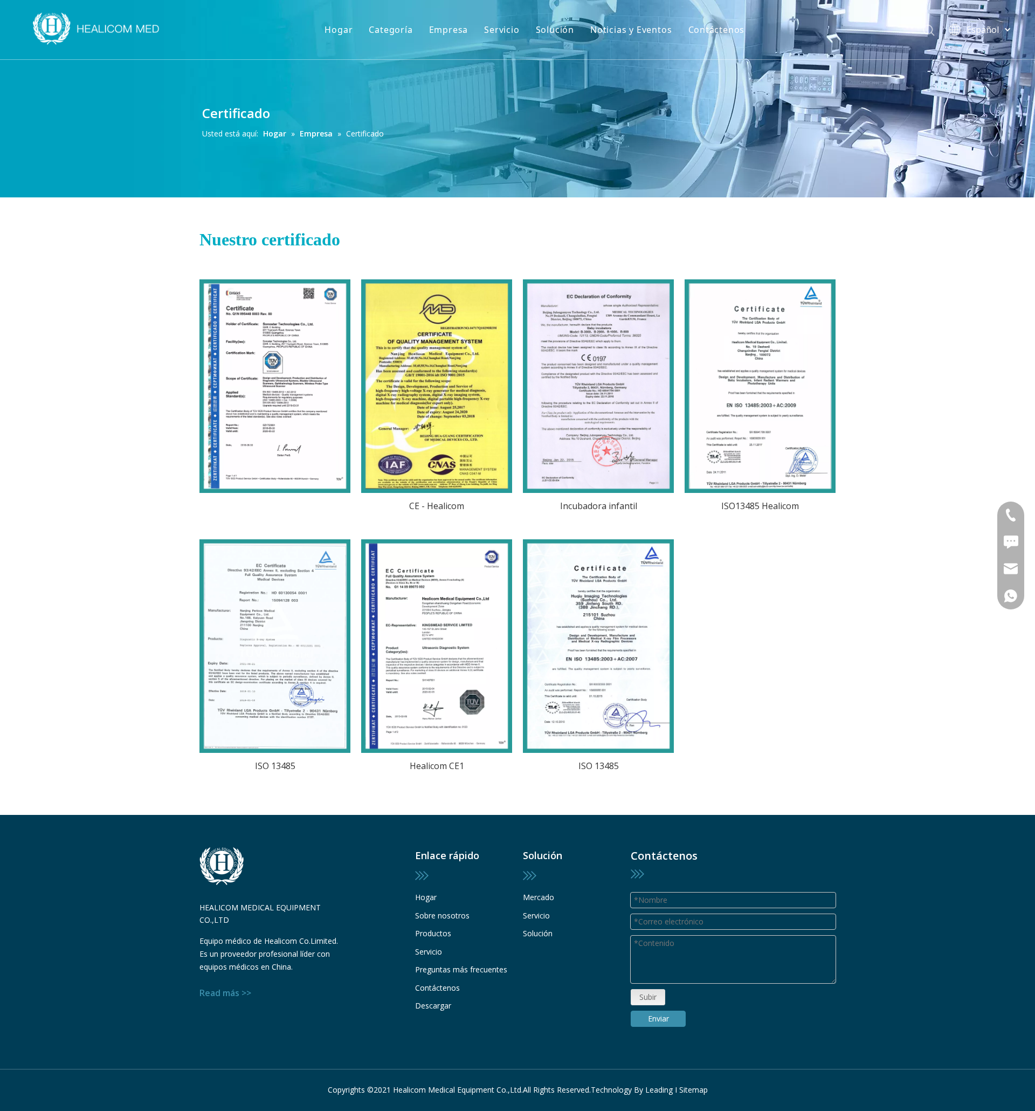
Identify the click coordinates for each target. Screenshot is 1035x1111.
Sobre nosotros (442, 915)
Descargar (433, 1005)
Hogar (339, 30)
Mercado (538, 897)
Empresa (448, 30)
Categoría (390, 30)
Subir (648, 997)
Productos (433, 933)
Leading (659, 1090)
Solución (555, 30)
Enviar (658, 1018)
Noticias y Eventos (631, 30)
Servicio (501, 30)
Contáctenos (716, 30)
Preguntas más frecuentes (461, 969)
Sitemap (693, 1090)
